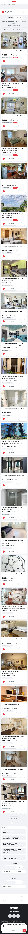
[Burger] (26, 2)
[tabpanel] (14, 871)
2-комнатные (19, 871)
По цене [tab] (19, 867)
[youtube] (14, 916)
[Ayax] (14, 1)
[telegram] (18, 916)
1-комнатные (6, 871)
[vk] (10, 916)
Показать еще (14, 818)
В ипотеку (16, 29)
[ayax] (14, 908)
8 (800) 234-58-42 (14, 911)
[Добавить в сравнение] (24, 61)
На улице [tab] (19, 882)
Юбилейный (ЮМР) (7, 886)
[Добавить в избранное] (20, 61)
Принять (14, 930)
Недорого (6, 29)
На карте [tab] (19, 17)
